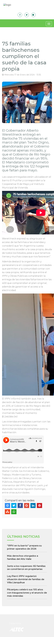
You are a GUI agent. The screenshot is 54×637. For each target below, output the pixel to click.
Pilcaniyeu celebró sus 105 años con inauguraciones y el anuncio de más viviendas (27, 592)
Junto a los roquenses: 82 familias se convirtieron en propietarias (26, 568)
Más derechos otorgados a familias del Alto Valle (22, 557)
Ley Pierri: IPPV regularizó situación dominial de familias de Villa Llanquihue (25, 579)
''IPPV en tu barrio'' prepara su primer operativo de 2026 (24, 547)
